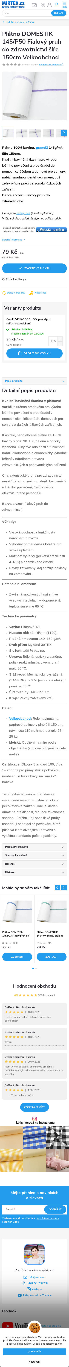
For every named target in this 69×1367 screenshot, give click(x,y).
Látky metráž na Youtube (37, 1295)
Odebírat (55, 1209)
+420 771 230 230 (37, 1283)
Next (64, 887)
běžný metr (23, 213)
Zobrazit (17, 956)
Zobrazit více (34, 1107)
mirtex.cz (37, 1289)
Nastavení (34, 1362)
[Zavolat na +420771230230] (43, 5)
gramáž (42, 147)
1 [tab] (33, 968)
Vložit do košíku (37, 353)
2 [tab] (36, 968)
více (60, 1343)
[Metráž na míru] (34, 229)
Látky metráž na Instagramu (35, 1122)
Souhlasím (36, 1351)
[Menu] (64, 4)
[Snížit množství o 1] (60, 343)
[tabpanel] (17, 929)
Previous (57, 887)
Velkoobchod (20, 718)
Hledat (58, 13)
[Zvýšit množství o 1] (60, 339)
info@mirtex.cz (37, 1277)
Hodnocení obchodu (34, 986)
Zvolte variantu (37, 268)
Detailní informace (12, 239)
